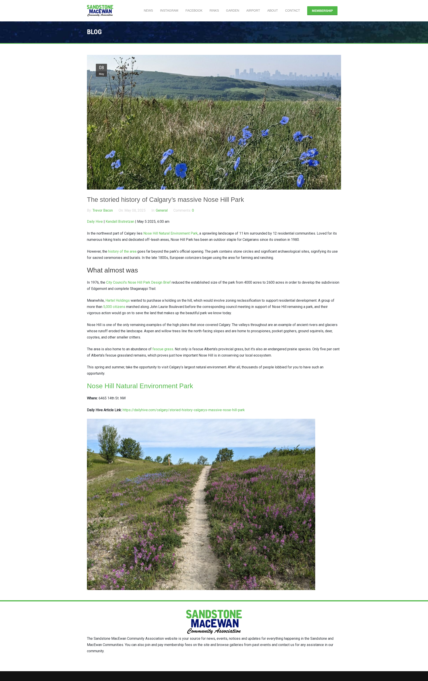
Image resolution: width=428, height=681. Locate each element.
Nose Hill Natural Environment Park (170, 233)
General (162, 210)
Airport (253, 10)
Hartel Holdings (117, 300)
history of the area (122, 251)
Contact (292, 10)
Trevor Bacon (103, 210)
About (272, 10)
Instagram (169, 10)
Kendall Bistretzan (120, 221)
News (148, 10)
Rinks (214, 10)
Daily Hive (95, 221)
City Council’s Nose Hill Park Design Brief (138, 282)
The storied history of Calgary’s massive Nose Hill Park (165, 199)
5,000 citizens (114, 307)
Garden (232, 10)
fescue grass (162, 349)
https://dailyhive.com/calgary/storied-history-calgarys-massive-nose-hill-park (184, 410)
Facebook (193, 10)
